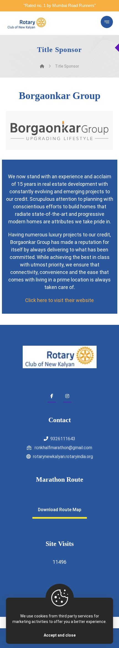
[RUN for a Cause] (27, 23)
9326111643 (62, 438)
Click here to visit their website (59, 300)
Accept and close (60, 635)
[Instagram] (67, 396)
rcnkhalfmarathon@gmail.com (62, 447)
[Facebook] (51, 396)
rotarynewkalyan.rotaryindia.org (63, 456)
